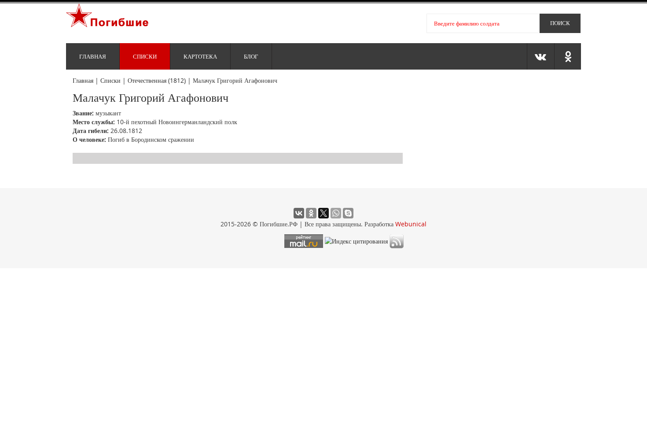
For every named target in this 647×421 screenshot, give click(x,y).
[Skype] (348, 213)
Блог (251, 56)
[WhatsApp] (336, 213)
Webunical (410, 224)
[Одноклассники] (311, 213)
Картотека (200, 56)
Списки (145, 56)
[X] (323, 213)
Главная (92, 56)
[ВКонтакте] (299, 213)
